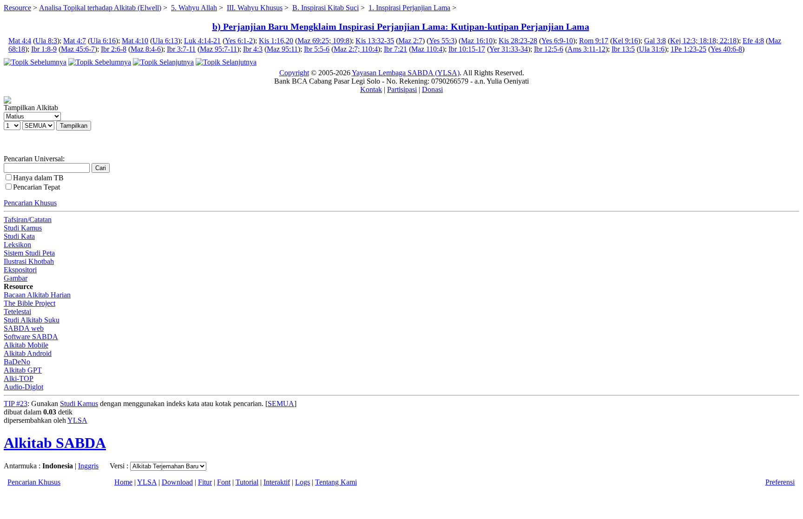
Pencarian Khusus (30, 203)
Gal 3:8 (655, 41)
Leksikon (17, 245)
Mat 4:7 (74, 41)
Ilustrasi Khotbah (29, 261)
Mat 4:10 (135, 41)
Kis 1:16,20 (276, 41)
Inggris (88, 466)
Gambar (15, 278)
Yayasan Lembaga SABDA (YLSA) (406, 73)
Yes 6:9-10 (557, 41)
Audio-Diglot (23, 387)
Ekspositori (20, 270)
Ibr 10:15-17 (466, 49)
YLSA (77, 420)
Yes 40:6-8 (726, 49)
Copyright (294, 73)
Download (177, 482)
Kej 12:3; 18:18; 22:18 (703, 41)
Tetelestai (17, 311)
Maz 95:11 (282, 49)
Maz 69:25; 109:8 (323, 41)
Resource (17, 8)
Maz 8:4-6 (146, 49)
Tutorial (247, 482)
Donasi (432, 89)
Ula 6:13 (165, 41)
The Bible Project (29, 303)
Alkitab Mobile (26, 345)
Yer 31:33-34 (508, 49)
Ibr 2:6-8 (113, 49)
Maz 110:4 (426, 49)
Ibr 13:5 (623, 49)
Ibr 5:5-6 (316, 49)
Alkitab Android (28, 353)
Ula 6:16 (103, 41)
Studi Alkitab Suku (31, 320)
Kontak (371, 89)
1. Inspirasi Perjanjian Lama (409, 8)
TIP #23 (15, 403)
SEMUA (281, 403)
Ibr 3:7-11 (181, 49)
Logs (302, 482)
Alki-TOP (18, 378)
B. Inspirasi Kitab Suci (325, 8)
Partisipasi (402, 89)
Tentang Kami (336, 482)
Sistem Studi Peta (29, 253)
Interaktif (276, 482)
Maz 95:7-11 (218, 49)
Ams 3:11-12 (586, 49)
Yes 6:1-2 (239, 41)
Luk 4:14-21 (202, 41)
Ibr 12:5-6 (548, 49)
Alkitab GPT (23, 370)
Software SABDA (31, 337)
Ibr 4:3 (253, 49)
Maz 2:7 (410, 41)
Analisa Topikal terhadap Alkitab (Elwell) (100, 8)
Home (123, 482)
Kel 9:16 (625, 41)
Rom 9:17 (593, 41)
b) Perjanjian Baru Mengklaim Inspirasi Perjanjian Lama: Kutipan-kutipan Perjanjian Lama (400, 26)
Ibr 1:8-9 (44, 49)
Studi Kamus (23, 228)
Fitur (205, 482)
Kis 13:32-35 (374, 41)
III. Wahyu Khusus (255, 8)
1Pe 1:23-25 (688, 49)
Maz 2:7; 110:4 (356, 49)
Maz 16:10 (477, 41)
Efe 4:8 (753, 41)
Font (223, 482)
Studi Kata (19, 236)
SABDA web (24, 328)
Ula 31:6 (652, 49)
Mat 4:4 (19, 41)
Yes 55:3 (441, 41)
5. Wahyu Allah (194, 8)
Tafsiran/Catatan (28, 219)
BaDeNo (17, 362)
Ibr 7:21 (395, 49)
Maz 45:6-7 (78, 49)
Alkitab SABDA (55, 442)
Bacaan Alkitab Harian (37, 295)
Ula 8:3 (46, 41)
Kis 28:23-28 (518, 41)
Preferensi (780, 482)
